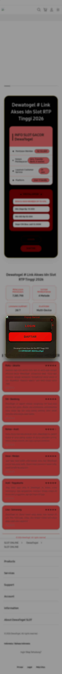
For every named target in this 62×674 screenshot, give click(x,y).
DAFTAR (30, 336)
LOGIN (30, 326)
